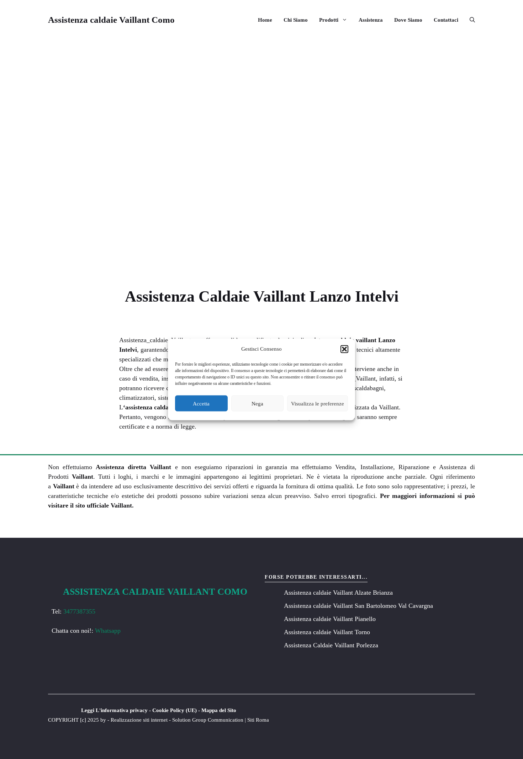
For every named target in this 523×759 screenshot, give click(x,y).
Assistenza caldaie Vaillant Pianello (330, 618)
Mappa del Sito (218, 710)
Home (265, 20)
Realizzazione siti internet (139, 720)
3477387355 (79, 611)
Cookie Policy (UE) (174, 710)
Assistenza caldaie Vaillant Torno (327, 632)
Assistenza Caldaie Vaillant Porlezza (331, 645)
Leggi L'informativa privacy (114, 710)
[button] (344, 348)
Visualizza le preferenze (317, 403)
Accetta (201, 403)
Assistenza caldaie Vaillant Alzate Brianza (338, 592)
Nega (257, 403)
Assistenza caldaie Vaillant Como (111, 20)
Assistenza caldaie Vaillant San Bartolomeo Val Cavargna (358, 605)
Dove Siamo (408, 20)
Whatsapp (108, 630)
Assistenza (371, 20)
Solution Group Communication (207, 720)
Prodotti (328, 20)
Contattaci (446, 20)
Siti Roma (258, 720)
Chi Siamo (296, 20)
